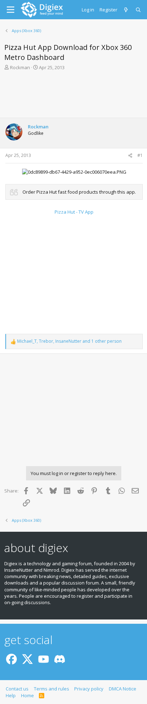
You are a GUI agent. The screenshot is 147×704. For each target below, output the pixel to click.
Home (27, 695)
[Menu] (10, 9)
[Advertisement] (73, 96)
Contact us (17, 688)
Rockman (20, 67)
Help (11, 695)
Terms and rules (51, 688)
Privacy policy (88, 688)
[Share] (130, 156)
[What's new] (126, 9)
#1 (140, 155)
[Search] (138, 9)
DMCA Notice (122, 688)
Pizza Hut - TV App (74, 212)
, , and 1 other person (69, 341)
